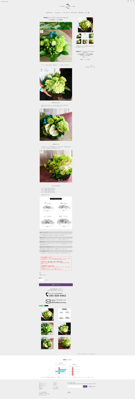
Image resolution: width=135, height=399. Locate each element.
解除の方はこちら (92, 386)
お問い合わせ (81, 12)
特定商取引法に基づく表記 (44, 393)
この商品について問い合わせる (82, 353)
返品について (92, 65)
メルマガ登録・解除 (43, 392)
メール (90, 46)
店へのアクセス (74, 12)
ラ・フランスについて (66, 12)
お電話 (85, 46)
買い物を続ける (92, 353)
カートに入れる (56, 284)
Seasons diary (57, 12)
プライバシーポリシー (43, 395)
